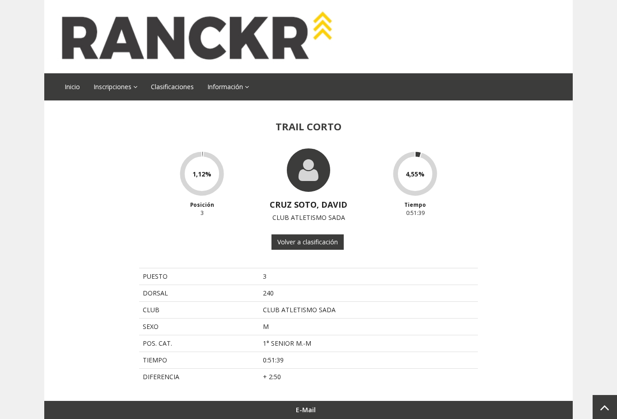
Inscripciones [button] (113, 86)
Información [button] (226, 86)
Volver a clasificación (307, 242)
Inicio (72, 86)
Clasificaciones (172, 86)
